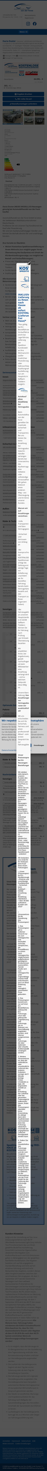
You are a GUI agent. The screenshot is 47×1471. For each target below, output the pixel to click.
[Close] (29, 263)
